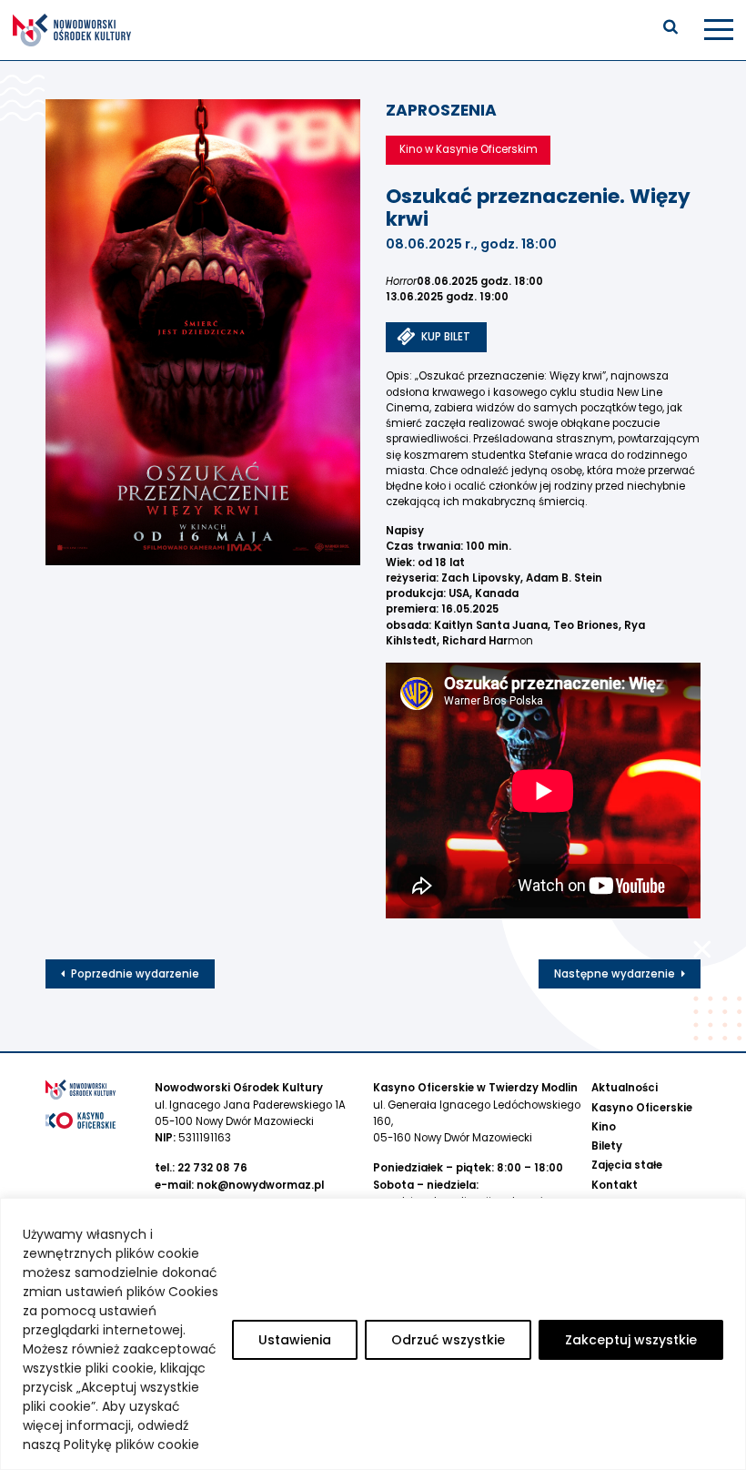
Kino (603, 1127)
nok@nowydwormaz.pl (260, 1185)
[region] (373, 1334)
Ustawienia (294, 1340)
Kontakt (614, 1185)
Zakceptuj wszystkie (631, 1340)
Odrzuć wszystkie (448, 1340)
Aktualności (624, 1087)
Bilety (606, 1146)
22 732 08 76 (212, 1168)
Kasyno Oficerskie (641, 1107)
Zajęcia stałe (626, 1165)
